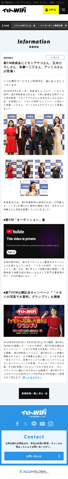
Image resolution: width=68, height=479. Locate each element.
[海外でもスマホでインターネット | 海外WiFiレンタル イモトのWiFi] (14, 9)
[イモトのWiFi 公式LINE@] (34, 424)
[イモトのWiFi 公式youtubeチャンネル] (42, 424)
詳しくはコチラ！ (32, 377)
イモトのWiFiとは (22, 25)
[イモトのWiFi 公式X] (25, 424)
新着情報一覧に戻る (33, 393)
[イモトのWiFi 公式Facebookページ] (17, 424)
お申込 (52, 9)
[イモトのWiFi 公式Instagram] (50, 424)
